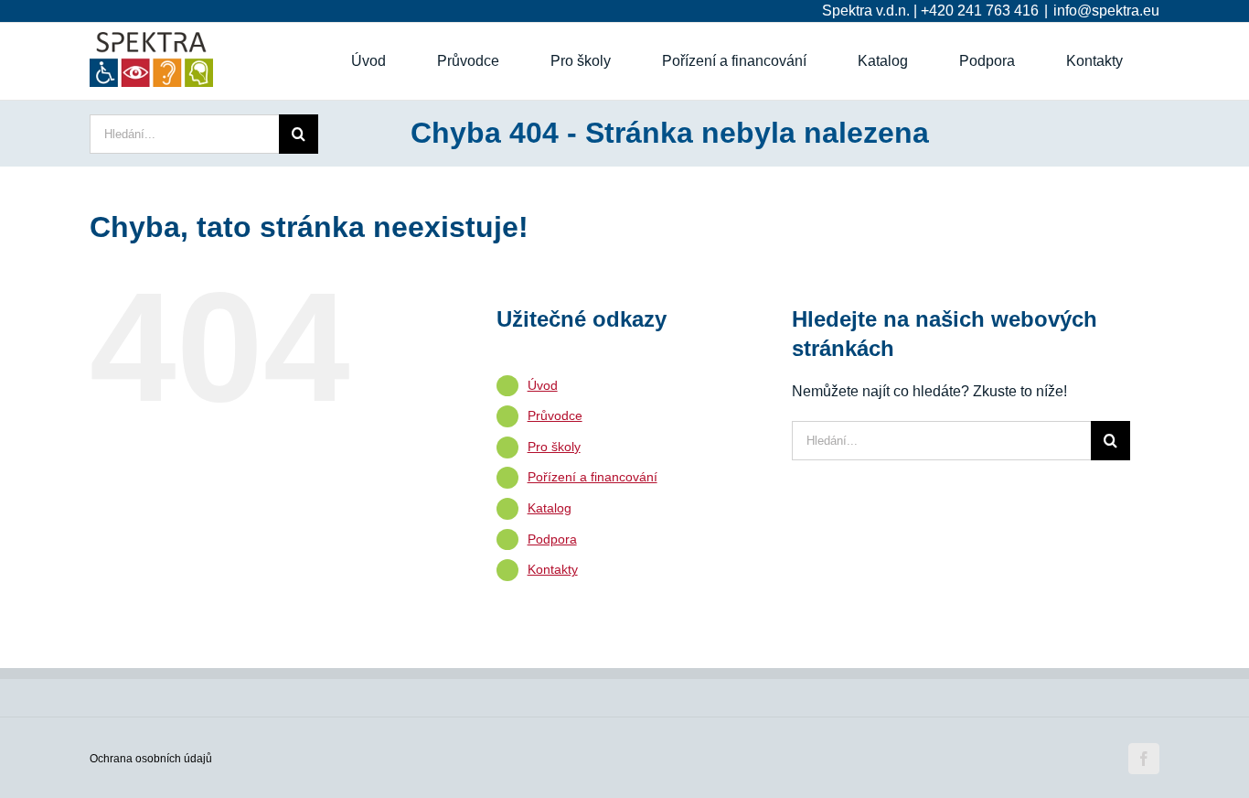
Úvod (543, 385)
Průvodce (555, 415)
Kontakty (553, 569)
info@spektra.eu (1106, 10)
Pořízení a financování (592, 476)
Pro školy (554, 446)
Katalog (549, 508)
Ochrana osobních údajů (151, 758)
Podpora (552, 539)
